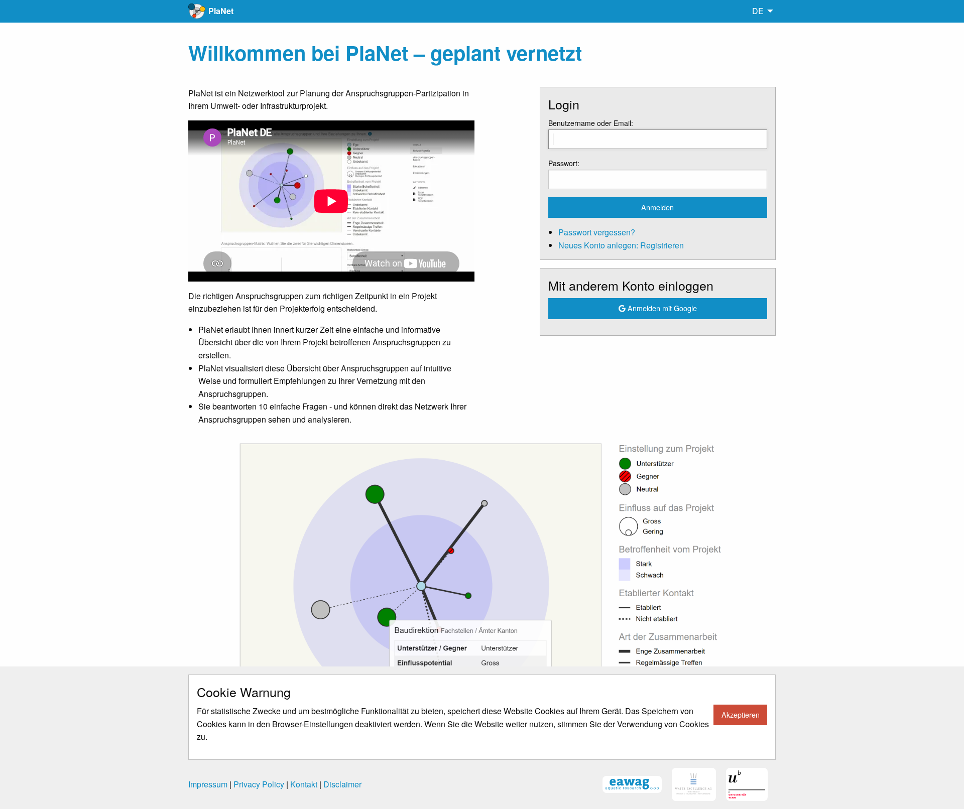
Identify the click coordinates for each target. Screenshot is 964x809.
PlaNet (220, 11)
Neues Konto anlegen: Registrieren (621, 245)
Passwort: (563, 163)
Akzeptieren (740, 714)
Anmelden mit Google (661, 308)
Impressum (207, 784)
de (758, 11)
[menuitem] (760, 11)
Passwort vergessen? (596, 232)
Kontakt (303, 784)
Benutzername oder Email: (590, 123)
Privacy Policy (258, 784)
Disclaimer (342, 784)
